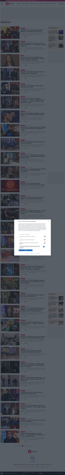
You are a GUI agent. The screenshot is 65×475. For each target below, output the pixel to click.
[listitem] (32, 234)
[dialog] (32, 237)
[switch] (44, 236)
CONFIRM (25, 250)
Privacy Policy (38, 253)
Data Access (32, 253)
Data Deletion (27, 253)
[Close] (49, 221)
